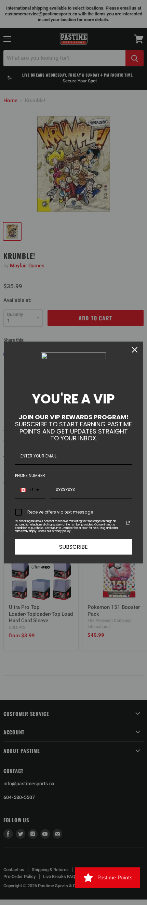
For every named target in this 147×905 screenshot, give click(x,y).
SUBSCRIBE (73, 547)
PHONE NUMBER (30, 475)
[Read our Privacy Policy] (128, 523)
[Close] (134, 350)
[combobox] (30, 490)
